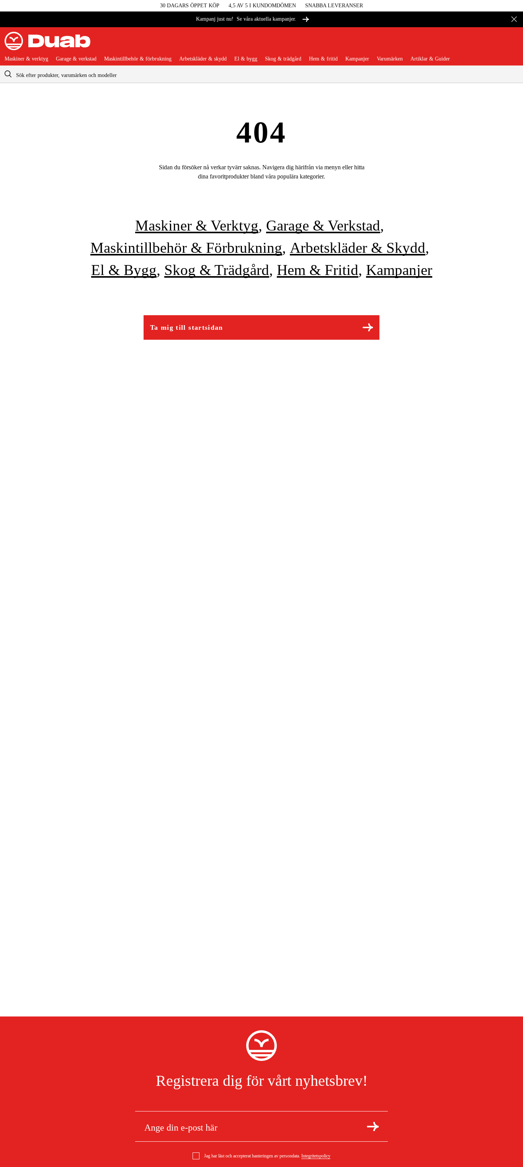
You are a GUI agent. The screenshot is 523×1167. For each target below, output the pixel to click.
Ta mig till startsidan (186, 327)
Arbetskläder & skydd (203, 59)
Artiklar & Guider (430, 59)
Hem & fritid (323, 59)
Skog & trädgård (283, 59)
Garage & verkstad (76, 59)
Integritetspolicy (315, 1156)
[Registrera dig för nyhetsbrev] (373, 1126)
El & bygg (245, 59)
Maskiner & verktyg (26, 59)
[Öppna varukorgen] (512, 44)
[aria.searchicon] (8, 74)
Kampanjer (357, 59)
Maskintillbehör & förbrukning (138, 59)
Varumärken (390, 59)
